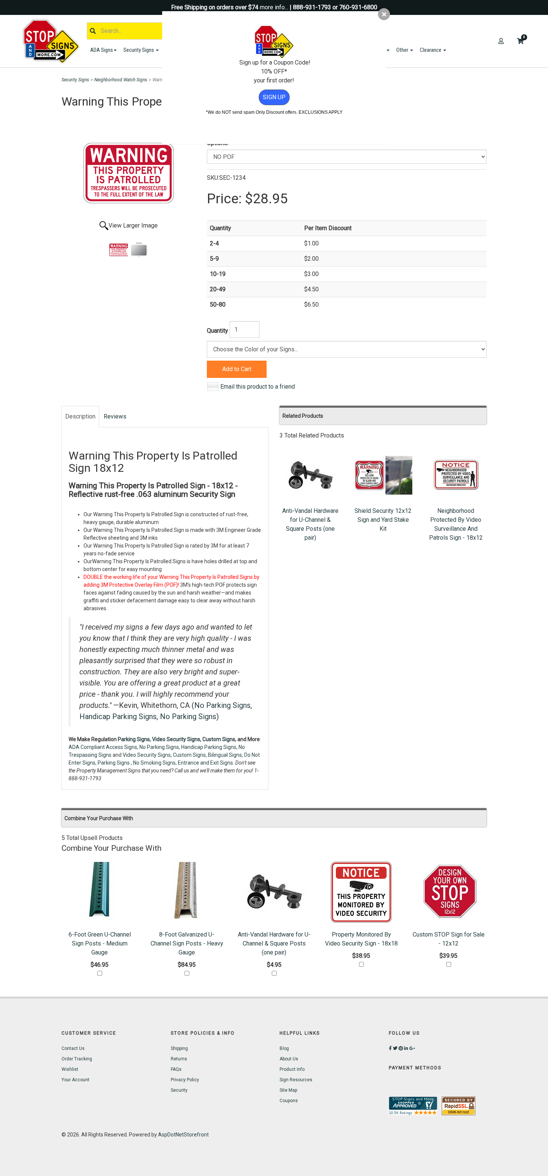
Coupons (289, 1100)
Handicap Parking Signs (118, 716)
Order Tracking (77, 1058)
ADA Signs (101, 50)
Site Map (288, 1090)
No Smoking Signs (154, 763)
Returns (179, 1058)
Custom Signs (218, 739)
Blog (284, 1048)
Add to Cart (236, 369)
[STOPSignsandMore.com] (54, 41)
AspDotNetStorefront (183, 1135)
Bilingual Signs (225, 755)
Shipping (179, 1048)
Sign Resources (296, 1079)
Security (179, 1090)
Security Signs (139, 50)
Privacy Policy (185, 1079)
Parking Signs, (134, 739)
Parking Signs (114, 763)
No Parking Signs (222, 705)
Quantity (217, 330)
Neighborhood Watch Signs (120, 79)
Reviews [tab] (115, 416)
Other (402, 50)
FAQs (176, 1069)
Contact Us (73, 1048)
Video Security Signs (176, 739)
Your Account (75, 1079)
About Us (289, 1058)
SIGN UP (274, 97)
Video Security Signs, (147, 755)
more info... (274, 7)
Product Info (292, 1069)
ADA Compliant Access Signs (103, 747)
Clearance (431, 50)
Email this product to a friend (257, 386)
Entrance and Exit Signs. (206, 763)
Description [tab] (80, 416)
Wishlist (70, 1069)
